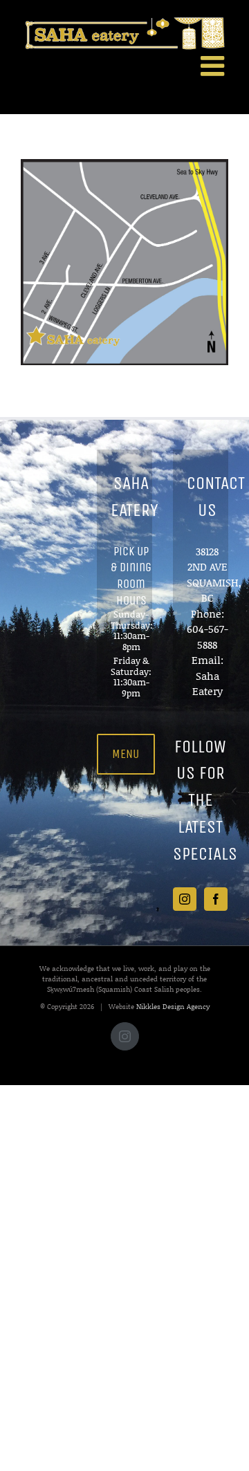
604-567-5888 (207, 636)
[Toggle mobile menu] (214, 66)
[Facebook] (216, 899)
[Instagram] (184, 899)
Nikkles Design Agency (173, 1006)
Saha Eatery (207, 683)
